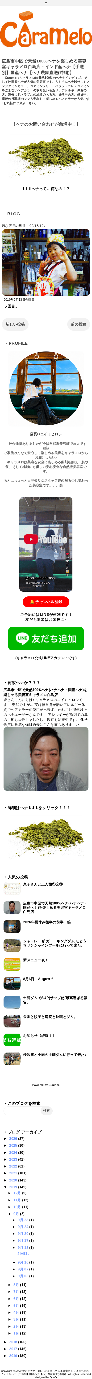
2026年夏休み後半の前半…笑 (47, 922)
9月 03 (23, 1276)
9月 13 (23, 1248)
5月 (16, 1306)
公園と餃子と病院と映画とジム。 (50, 1017)
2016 (13, 1356)
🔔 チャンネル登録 (46, 602)
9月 (16, 1214)
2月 (16, 1326)
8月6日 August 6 (38, 979)
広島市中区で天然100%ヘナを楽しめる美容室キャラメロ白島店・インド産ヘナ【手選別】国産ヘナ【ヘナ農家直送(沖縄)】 (44, 67)
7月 (16, 1292)
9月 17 (23, 1240)
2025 (13, 1145)
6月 (16, 1299)
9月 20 (23, 1234)
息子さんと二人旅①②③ (43, 884)
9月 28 (23, 1220)
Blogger (54, 1085)
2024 (13, 1152)
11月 (17, 1200)
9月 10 (23, 1262)
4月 (16, 1312)
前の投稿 (78, 324)
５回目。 (11, 306)
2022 (13, 1166)
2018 (13, 1342)
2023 (13, 1159)
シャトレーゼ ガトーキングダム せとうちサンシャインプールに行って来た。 (55, 943)
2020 (13, 1180)
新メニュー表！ (35, 960)
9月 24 (23, 1227)
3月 (16, 1319)
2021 (13, 1173)
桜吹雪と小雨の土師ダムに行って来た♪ (55, 1055)
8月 (16, 1285)
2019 (13, 1187)
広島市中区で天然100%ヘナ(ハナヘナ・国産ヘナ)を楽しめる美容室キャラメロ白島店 (55, 907)
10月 (17, 1207)
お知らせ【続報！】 (39, 1036)
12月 (17, 1193)
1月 (16, 1333)
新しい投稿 (15, 324)
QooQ (53, 1377)
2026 (13, 1139)
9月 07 (23, 1269)
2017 (13, 1349)
